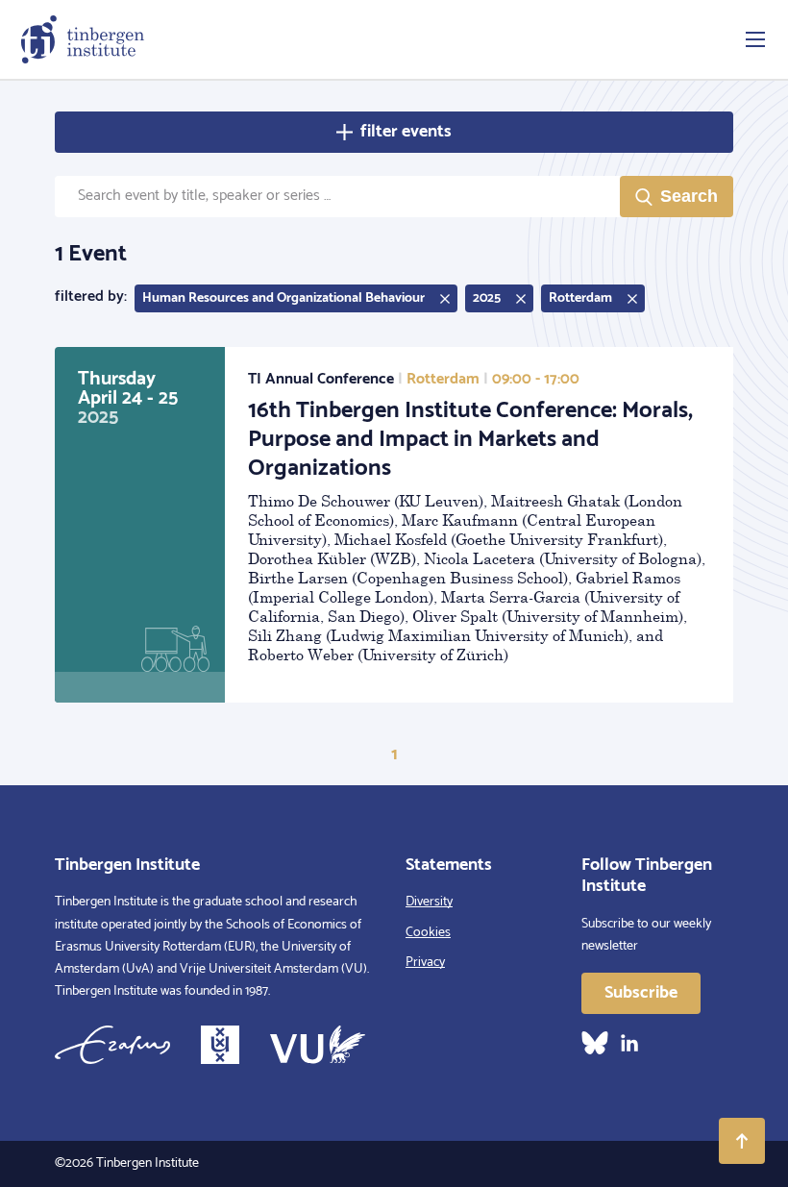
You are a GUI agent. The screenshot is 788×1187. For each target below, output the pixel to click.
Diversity (429, 902)
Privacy (425, 963)
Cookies (428, 933)
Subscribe (640, 992)
